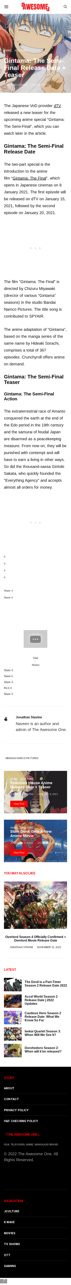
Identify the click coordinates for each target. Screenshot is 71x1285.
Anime (14, 779)
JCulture (27, 779)
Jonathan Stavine (29, 717)
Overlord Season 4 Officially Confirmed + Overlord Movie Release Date (35, 938)
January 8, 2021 (47, 794)
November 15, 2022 (49, 947)
